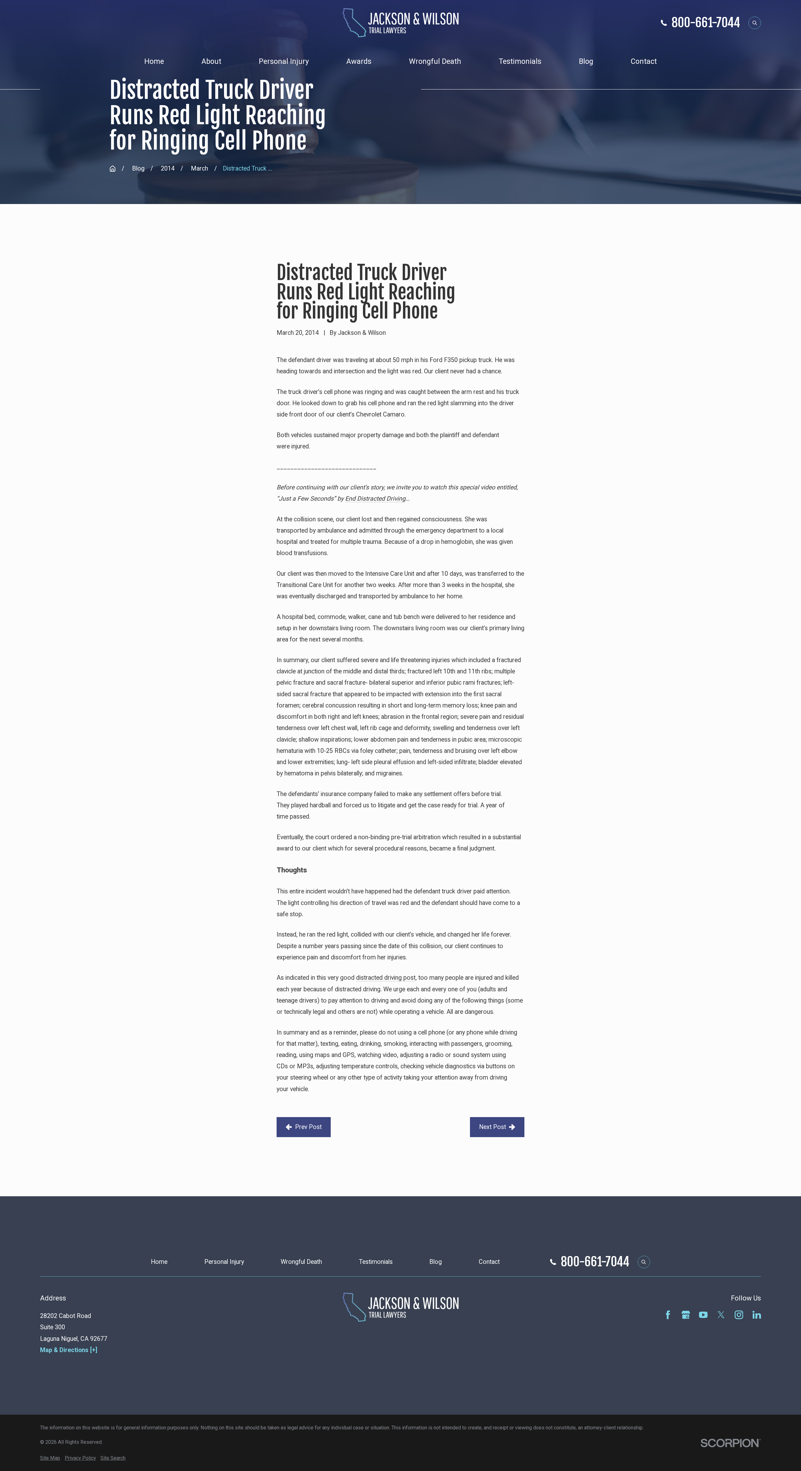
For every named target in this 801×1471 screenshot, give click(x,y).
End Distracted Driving (375, 498)
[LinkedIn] (757, 1314)
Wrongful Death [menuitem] (435, 61)
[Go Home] (113, 169)
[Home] (401, 22)
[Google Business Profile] (685, 1314)
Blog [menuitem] (586, 61)
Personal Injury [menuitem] (284, 61)
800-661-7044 (705, 23)
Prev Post (308, 1127)
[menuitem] (50, 1458)
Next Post (492, 1127)
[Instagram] (739, 1314)
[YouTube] (703, 1314)
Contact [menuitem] (644, 61)
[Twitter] (721, 1314)
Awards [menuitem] (358, 61)
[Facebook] (668, 1314)
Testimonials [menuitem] (520, 61)
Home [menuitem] (154, 61)
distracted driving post (386, 977)
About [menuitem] (211, 61)
